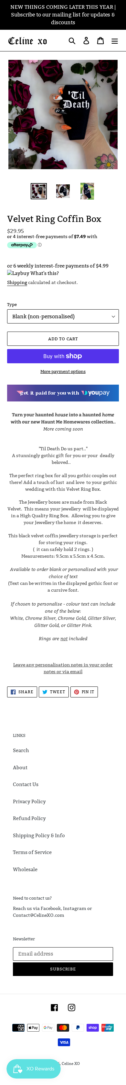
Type (12, 304)
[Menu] (115, 40)
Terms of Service (32, 852)
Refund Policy (29, 818)
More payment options (63, 371)
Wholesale (25, 869)
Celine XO (71, 1063)
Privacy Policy (29, 801)
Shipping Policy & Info (39, 835)
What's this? (44, 273)
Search (21, 750)
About (20, 767)
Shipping (17, 282)
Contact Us (25, 784)
